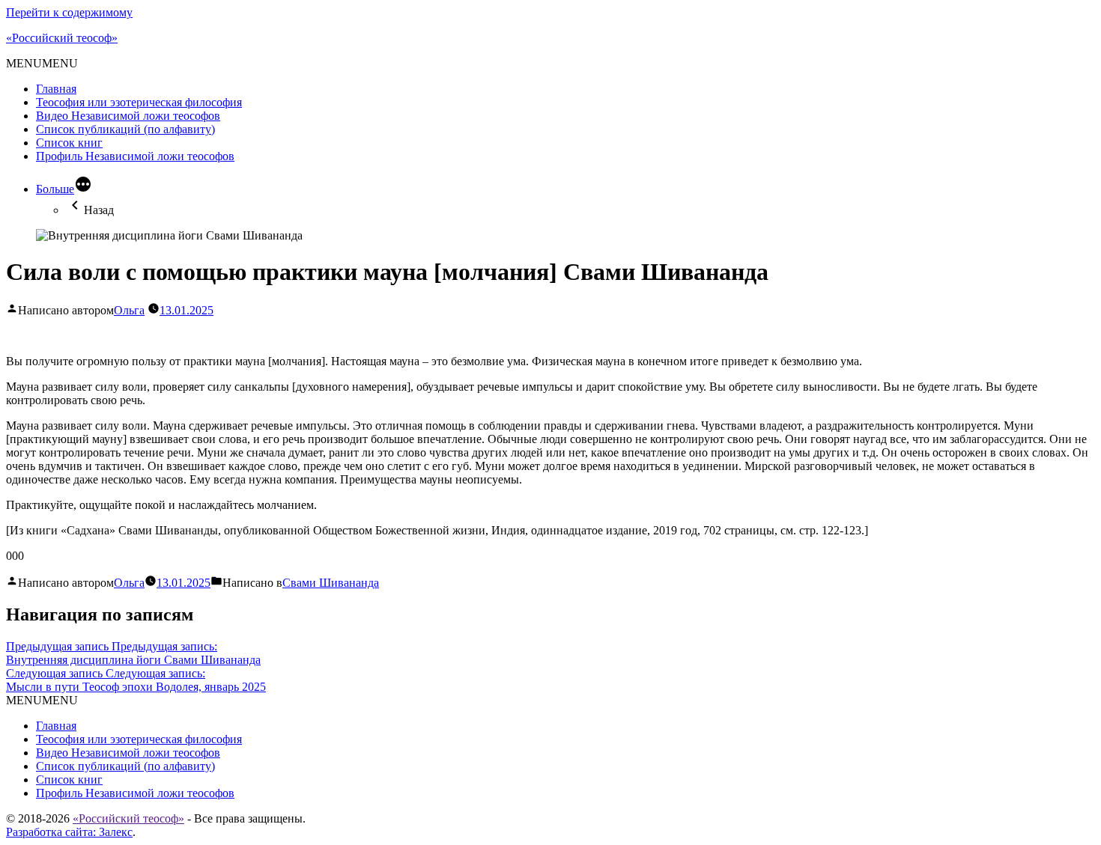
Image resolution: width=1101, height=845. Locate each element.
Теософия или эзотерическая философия (139, 102)
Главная (56, 88)
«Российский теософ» (62, 37)
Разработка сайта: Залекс (69, 832)
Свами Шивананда (330, 582)
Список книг (69, 142)
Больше (55, 189)
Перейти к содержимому (69, 12)
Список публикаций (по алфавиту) (125, 129)
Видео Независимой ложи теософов (128, 115)
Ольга (129, 310)
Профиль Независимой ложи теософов (135, 156)
